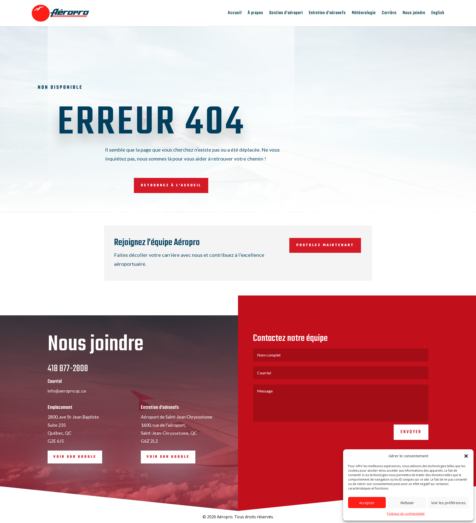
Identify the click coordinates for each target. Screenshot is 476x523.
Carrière (389, 14)
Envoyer (411, 432)
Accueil (235, 14)
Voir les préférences (448, 502)
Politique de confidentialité (406, 514)
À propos (255, 14)
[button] (466, 456)
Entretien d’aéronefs (327, 14)
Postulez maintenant (325, 245)
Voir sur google (74, 457)
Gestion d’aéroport (286, 14)
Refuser (407, 502)
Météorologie (364, 14)
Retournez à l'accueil (171, 185)
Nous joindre (414, 14)
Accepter (367, 502)
